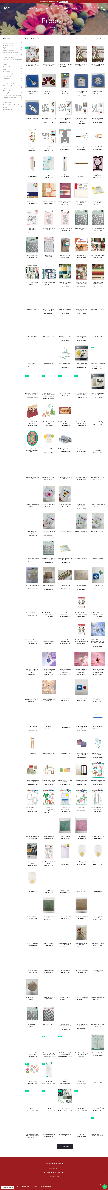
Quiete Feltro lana (81, 836)
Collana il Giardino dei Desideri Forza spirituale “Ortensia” (48, 671)
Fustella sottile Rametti (81, 531)
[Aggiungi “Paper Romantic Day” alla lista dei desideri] (54, 737)
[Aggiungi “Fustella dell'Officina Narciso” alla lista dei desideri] (103, 900)
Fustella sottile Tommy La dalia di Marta (65, 640)
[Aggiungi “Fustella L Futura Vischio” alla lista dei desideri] (70, 48)
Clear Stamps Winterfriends (32, 228)
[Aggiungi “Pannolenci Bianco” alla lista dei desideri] (70, 954)
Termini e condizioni (46, 1186)
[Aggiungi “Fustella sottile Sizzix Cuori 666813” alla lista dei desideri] (103, 737)
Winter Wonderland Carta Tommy (81, 1107)
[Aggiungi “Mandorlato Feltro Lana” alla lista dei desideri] (37, 820)
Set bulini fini (32, 753)
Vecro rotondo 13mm (65, 862)
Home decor (6, 90)
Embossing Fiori (32, 1024)
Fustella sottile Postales (97, 1024)
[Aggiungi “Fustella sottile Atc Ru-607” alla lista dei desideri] (37, 791)
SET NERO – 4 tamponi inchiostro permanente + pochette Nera (81, 393)
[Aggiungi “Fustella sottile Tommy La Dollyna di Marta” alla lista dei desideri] (103, 596)
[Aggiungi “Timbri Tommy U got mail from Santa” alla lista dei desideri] (70, 1036)
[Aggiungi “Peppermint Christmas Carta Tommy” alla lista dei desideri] (70, 1090)
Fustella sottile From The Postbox (81, 1025)
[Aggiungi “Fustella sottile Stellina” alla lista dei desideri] (70, 515)
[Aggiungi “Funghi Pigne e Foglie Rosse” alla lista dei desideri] (70, 320)
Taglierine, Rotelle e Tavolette (11, 105)
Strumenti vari (7, 102)
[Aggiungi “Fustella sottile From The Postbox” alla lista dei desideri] (86, 1008)
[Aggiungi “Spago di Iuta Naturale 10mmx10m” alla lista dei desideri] (54, 981)
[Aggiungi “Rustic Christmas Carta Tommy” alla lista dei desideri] (37, 1090)
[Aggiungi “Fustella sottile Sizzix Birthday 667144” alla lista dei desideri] (86, 405)
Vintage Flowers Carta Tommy (81, 1080)
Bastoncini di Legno (65, 255)
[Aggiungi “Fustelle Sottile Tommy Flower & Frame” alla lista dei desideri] (86, 1036)
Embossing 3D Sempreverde (48, 256)
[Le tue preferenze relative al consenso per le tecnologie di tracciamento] (7, 1187)
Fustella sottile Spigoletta (81, 477)
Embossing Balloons (48, 1024)
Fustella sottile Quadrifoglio (81, 505)
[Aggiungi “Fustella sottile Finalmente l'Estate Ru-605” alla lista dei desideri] (54, 791)
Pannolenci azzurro (32, 970)
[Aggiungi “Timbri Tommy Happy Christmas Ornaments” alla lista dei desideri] (54, 1036)
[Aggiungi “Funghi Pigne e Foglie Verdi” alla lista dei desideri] (86, 320)
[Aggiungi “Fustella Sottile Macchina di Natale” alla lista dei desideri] (54, 102)
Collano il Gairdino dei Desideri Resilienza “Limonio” (32, 671)
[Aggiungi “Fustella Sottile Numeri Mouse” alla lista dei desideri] (54, 130)
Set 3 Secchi (65, 91)
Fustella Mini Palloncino (32, 613)
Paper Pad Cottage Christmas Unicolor (98, 283)
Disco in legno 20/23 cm (32, 997)
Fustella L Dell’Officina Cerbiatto (81, 65)
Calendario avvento (65, 585)
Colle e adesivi (7, 78)
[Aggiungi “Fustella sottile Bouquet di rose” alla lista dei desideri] (37, 461)
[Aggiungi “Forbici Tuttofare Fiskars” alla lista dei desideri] (103, 130)
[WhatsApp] (94, 7)
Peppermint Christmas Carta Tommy (65, 1107)
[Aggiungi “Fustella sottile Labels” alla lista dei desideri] (103, 1036)
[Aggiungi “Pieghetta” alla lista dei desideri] (70, 157)
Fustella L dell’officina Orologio (98, 698)
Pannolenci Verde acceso (98, 970)
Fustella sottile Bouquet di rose (32, 478)
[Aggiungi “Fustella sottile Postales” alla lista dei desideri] (103, 1008)
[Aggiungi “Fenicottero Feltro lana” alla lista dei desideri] (70, 900)
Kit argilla (48, 726)
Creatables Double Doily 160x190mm (65, 559)
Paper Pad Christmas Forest (65, 283)
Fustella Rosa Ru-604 (81, 808)
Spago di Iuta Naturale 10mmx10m (49, 998)
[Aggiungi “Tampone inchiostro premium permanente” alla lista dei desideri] (70, 375)
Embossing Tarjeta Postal (98, 997)
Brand (4, 69)
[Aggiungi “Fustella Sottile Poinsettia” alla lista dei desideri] (70, 212)
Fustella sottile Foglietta (97, 531)
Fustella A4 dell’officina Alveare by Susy (65, 889)
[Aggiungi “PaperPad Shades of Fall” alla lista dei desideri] (54, 185)
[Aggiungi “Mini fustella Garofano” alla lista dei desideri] (103, 927)
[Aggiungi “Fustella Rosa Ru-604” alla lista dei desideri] (86, 791)
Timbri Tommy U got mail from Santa (65, 1053)
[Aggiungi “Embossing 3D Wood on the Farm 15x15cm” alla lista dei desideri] (54, 542)
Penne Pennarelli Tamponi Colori (12, 95)
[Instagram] (97, 1184)
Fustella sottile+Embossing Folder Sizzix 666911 (98, 393)
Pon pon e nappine (98, 558)
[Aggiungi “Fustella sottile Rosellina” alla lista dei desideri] (54, 488)
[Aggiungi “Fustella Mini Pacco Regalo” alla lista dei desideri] (86, 75)
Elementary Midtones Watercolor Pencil (81, 781)
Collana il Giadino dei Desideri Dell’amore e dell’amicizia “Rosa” (98, 671)
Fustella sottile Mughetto (98, 504)
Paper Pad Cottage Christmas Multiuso (48, 310)
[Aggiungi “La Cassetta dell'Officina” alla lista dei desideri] (86, 542)
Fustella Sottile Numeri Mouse (49, 147)
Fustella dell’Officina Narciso (97, 916)
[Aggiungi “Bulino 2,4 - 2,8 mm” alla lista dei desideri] (86, 157)
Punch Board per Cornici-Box (49, 174)
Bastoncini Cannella (48, 363)
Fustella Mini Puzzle (98, 585)
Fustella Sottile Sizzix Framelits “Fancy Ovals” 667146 (32, 450)
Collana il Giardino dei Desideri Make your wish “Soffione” (48, 699)
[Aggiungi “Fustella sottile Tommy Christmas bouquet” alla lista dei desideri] (103, 1118)
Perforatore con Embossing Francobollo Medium (65, 1026)
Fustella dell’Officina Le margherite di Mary (65, 613)
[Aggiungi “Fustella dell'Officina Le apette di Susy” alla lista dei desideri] (54, 596)
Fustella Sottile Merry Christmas (97, 201)
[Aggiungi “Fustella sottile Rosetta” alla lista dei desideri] (37, 488)
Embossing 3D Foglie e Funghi (81, 228)
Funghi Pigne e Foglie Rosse (65, 337)
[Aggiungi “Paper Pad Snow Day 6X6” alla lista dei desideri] (54, 266)
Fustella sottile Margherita (98, 449)
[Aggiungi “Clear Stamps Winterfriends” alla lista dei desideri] (37, 212)
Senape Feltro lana (32, 916)
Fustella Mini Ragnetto (98, 1080)
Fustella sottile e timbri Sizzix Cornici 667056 (48, 781)
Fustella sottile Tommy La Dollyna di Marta (97, 613)
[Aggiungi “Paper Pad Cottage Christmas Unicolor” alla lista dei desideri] (103, 266)
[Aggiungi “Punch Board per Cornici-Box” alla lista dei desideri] (54, 157)
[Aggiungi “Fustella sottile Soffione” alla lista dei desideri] (103, 461)
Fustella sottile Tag (98, 422)
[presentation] (75, 53)
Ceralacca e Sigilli (8, 74)
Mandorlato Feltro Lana (32, 836)
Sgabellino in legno (65, 997)
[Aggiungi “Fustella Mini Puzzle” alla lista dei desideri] (103, 569)
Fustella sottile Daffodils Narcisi (48, 862)
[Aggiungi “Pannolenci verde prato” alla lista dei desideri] (86, 954)
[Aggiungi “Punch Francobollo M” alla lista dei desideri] (37, 872)
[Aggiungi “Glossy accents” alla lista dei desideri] (86, 432)
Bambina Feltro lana (97, 889)
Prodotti (39, 8)
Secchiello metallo (65, 698)
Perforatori (6, 100)
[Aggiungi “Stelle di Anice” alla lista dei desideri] (37, 347)
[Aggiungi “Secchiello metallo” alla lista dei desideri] (70, 681)
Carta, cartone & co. (8, 76)
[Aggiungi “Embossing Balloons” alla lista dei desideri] (54, 1008)
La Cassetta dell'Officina (10, 43)
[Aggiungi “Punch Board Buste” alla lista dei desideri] (37, 157)
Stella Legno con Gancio (98, 309)
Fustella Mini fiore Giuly (81, 698)
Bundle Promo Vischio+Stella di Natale (32, 65)
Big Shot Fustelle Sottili (9, 57)
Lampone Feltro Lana (98, 836)
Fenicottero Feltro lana (65, 916)
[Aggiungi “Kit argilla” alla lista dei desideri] (54, 710)
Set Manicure (48, 91)
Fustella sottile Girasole (65, 504)
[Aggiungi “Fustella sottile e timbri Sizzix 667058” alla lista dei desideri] (37, 764)
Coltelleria (6, 81)
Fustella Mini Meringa (97, 91)
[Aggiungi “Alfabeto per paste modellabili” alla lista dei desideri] (37, 710)
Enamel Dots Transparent (48, 1080)
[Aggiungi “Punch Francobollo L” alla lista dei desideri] (37, 927)
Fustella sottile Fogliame (32, 558)
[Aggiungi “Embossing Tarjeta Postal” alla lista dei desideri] (103, 981)
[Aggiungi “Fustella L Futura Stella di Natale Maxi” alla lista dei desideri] (54, 48)
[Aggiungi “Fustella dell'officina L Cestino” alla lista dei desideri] (86, 569)
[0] (102, 9)
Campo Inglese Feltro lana (49, 916)
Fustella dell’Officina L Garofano (81, 943)
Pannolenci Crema (49, 970)
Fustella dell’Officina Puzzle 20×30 (65, 943)
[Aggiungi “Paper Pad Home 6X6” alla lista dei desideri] (37, 266)
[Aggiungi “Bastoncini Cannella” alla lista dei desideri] (54, 347)
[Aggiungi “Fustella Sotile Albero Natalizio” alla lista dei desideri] (103, 102)
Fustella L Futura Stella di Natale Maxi (48, 65)
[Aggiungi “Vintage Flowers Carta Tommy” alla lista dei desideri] (86, 1063)
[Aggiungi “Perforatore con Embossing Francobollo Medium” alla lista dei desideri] (70, 1008)
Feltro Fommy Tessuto (9, 86)
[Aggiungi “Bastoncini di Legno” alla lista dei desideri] (70, 239)
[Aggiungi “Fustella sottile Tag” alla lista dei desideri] (103, 405)
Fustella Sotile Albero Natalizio (97, 119)
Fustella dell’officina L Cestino (81, 586)
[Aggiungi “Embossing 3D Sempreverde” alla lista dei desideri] (54, 239)
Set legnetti (81, 889)
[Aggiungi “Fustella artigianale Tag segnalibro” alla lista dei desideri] (70, 1118)
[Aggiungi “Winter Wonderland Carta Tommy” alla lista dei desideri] (86, 1090)
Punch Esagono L (97, 862)
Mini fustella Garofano (98, 943)
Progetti (66, 8)
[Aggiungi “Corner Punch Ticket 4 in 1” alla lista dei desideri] (54, 432)
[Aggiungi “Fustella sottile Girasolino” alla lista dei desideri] (54, 461)
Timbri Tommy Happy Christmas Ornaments (48, 1053)
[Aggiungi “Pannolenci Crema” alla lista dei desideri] (54, 954)
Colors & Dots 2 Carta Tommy (49, 1107)
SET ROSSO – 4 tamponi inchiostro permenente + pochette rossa (32, 393)
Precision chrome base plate (32, 862)
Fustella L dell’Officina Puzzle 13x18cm (49, 889)
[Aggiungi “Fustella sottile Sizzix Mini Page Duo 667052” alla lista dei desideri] (86, 737)
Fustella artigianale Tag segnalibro (65, 1134)
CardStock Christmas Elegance (65, 201)
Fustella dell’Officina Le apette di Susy (48, 613)
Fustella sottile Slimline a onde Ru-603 (98, 808)
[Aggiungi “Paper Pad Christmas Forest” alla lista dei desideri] (70, 266)
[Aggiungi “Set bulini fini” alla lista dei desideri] (37, 737)
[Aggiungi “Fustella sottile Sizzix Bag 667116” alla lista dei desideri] (70, 764)
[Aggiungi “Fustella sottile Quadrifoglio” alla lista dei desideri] (86, 488)
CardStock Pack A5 (32, 201)
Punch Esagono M (81, 862)
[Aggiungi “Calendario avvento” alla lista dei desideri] (70, 569)
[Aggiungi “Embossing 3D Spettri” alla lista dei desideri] (103, 212)
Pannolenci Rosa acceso (48, 1134)
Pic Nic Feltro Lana (65, 836)
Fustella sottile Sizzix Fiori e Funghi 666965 (32, 1080)
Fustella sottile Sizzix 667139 (48, 422)
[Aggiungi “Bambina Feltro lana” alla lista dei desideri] (103, 872)
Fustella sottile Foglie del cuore (48, 532)
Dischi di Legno (81, 255)
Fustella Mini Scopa (32, 91)
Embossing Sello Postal (81, 997)
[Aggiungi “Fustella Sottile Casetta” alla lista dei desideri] (70, 130)
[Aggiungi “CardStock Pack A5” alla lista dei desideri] (37, 185)
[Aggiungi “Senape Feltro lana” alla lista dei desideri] (37, 900)
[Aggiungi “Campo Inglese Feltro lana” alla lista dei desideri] (54, 900)
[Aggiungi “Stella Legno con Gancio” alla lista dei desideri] (103, 293)
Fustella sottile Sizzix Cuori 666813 (97, 754)
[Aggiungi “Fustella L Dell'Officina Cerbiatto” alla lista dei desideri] (86, 48)
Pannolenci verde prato (81, 970)
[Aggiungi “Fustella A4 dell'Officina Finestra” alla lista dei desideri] (70, 1063)
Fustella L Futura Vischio (65, 64)
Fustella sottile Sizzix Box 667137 (65, 422)
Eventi (57, 8)
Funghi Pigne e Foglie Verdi (81, 337)
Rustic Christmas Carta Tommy (32, 1107)
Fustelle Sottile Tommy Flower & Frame (81, 1053)
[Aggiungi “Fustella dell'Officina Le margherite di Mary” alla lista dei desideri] (70, 596)
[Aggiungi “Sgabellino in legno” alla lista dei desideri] (70, 981)
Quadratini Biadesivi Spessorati (81, 201)
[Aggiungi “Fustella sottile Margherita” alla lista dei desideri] (103, 432)
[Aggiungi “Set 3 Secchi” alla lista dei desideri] (70, 75)
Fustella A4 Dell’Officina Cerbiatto (97, 65)
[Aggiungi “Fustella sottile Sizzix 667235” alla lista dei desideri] (86, 347)
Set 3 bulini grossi (98, 726)
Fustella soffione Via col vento (65, 478)
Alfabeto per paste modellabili (32, 727)
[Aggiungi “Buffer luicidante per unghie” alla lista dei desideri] (86, 710)
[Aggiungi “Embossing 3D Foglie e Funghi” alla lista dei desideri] (86, 212)
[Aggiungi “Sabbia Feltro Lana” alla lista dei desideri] (54, 820)
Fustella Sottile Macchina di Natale (49, 119)
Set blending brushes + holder (65, 364)
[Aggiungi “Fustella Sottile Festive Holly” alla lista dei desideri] (54, 212)
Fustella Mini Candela (32, 118)
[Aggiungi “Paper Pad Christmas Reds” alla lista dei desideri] (70, 293)
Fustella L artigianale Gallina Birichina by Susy (32, 1134)
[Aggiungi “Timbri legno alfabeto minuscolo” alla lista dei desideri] (54, 569)
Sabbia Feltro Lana (49, 836)
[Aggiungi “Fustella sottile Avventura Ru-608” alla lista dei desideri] (103, 764)
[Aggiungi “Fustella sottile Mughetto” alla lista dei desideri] (103, 488)
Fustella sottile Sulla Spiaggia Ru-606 (65, 808)
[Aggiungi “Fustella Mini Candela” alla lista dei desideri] (37, 102)
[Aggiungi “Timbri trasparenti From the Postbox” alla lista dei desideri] (37, 1036)
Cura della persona (8, 83)
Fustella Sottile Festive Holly (49, 228)
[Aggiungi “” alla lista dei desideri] (70, 710)
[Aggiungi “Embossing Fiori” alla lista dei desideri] (37, 1008)
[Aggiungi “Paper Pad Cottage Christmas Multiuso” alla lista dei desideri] (54, 293)
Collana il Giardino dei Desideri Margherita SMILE (32, 698)
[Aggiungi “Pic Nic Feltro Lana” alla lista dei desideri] (70, 820)
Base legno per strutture (32, 585)
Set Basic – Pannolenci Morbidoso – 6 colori (48, 640)
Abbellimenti (6, 67)
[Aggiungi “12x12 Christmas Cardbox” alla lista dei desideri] (103, 239)
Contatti (75, 8)
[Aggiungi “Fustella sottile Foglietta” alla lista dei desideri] (103, 515)
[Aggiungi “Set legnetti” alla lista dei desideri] (86, 872)
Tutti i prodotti (29, 39)
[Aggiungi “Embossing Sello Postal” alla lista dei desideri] (86, 981)
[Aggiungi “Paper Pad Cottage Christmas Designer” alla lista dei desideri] (86, 266)
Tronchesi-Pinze (7, 109)
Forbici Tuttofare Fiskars (97, 147)
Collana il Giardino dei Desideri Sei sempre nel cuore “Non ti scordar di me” (97, 642)
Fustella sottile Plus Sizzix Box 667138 (32, 422)
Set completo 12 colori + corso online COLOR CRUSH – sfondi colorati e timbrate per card (49, 394)
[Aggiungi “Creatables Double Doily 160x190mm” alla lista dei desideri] (70, 542)
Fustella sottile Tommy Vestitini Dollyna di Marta (81, 613)
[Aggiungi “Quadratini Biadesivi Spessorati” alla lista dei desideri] (86, 185)
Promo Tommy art (8, 45)
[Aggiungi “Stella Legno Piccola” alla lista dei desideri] (54, 320)
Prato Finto (81, 1134)
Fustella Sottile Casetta (65, 147)
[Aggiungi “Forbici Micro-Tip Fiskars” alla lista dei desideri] (86, 130)
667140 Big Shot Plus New (65, 449)
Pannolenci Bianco (65, 970)
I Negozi (49, 8)
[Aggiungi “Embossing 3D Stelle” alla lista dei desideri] (37, 239)
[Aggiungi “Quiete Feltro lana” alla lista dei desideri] (86, 820)
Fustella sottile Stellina (65, 531)
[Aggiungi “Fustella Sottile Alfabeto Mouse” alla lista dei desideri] (37, 130)
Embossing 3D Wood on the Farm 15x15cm (48, 559)
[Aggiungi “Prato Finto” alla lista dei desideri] (86, 1118)
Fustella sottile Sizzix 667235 (81, 364)
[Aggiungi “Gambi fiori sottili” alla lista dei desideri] (54, 927)
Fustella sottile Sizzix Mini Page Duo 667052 (81, 754)
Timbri (5, 107)
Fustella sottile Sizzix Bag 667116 (65, 781)
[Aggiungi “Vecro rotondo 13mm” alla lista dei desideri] (70, 845)
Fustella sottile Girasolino (49, 477)
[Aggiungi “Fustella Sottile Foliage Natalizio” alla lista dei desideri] (70, 102)
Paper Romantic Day (48, 753)
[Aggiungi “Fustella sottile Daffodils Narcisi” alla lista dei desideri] (54, 845)
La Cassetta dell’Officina (81, 558)
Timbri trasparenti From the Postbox (32, 1053)
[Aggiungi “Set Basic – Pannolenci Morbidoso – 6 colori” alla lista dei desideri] (54, 623)
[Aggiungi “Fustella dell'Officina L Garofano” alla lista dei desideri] (86, 927)
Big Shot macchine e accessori (11, 48)
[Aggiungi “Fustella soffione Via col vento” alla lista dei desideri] (70, 461)
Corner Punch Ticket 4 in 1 (49, 449)
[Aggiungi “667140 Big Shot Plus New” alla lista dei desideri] (70, 432)
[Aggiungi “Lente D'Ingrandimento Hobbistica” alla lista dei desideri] (103, 157)
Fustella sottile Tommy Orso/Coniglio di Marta (81, 640)
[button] (37, 51)
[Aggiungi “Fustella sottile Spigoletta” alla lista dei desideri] (86, 461)
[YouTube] (91, 7)
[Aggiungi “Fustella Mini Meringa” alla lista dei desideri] (103, 75)
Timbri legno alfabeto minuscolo (49, 586)
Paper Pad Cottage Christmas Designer (81, 283)
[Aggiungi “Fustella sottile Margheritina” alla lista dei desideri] (37, 515)
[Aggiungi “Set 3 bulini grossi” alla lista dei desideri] (103, 710)
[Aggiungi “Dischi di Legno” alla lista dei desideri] (86, 239)
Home (31, 8)
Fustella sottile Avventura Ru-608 (98, 781)
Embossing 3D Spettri (98, 228)
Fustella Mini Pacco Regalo (81, 92)
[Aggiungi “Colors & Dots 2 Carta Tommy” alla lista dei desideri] (54, 1090)
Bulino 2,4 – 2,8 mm (81, 174)
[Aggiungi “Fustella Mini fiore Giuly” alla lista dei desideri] (86, 681)
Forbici (5, 88)
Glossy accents (81, 449)
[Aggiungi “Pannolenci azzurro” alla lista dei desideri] (37, 954)
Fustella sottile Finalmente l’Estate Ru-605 (48, 809)
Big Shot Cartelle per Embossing (12, 59)
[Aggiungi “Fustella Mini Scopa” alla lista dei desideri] (37, 75)
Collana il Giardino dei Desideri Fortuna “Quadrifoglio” (65, 671)
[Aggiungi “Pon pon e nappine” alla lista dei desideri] (103, 542)
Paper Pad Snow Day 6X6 (49, 282)
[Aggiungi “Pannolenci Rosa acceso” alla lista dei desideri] (54, 1118)
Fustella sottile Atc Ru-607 (32, 808)
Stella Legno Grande (32, 336)
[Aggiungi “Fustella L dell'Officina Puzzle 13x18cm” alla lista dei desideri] (54, 872)
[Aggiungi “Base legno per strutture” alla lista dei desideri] (37, 569)
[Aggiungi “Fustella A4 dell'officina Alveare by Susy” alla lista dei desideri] (70, 872)
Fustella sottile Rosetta (32, 504)
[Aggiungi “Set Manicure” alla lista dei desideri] (54, 75)
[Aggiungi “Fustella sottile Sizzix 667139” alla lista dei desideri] (54, 405)
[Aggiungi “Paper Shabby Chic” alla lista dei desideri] (70, 737)
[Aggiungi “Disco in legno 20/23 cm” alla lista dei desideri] (37, 981)
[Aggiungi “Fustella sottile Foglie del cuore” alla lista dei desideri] (54, 515)
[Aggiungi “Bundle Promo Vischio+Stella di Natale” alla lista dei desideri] (37, 48)
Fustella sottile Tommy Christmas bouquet (97, 1134)
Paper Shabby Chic (65, 753)
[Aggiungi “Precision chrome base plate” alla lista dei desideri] (37, 845)
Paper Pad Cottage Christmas (81, 310)
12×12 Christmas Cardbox (98, 255)
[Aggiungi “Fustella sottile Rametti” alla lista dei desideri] (86, 515)
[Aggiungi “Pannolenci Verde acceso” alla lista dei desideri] (103, 954)
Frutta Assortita (98, 336)
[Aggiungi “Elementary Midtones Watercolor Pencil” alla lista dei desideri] (86, 764)
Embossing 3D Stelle (32, 255)
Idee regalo (6, 93)
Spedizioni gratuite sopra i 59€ (53, 1)
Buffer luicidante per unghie (81, 727)
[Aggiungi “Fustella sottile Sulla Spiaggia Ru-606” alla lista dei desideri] (70, 791)
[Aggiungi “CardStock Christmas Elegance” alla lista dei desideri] (70, 185)
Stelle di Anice (32, 363)
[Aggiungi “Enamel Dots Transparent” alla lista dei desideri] (54, 1063)
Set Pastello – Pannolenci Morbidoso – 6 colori (32, 640)
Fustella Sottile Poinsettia (65, 228)
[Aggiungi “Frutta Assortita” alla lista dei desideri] (103, 320)
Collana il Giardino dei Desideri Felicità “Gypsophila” (81, 671)
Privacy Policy (25, 1186)
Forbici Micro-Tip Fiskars (81, 147)
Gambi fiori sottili (48, 943)
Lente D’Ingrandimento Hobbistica (97, 174)
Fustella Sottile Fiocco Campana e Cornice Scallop (81, 120)
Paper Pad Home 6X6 (32, 282)
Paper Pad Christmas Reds (65, 310)
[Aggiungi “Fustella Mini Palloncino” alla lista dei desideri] (37, 596)
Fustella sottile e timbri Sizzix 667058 (32, 781)
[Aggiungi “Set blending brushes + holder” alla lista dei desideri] (70, 347)
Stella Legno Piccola (48, 336)
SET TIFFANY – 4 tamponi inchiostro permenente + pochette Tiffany (98, 365)
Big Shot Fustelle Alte (9, 50)
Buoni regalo (41, 39)
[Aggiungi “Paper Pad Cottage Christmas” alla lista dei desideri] (86, 293)
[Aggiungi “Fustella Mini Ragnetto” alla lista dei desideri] (103, 1063)
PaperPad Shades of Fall (48, 201)
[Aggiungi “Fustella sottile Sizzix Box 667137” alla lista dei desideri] (70, 405)
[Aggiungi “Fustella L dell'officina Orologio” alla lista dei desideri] (103, 681)
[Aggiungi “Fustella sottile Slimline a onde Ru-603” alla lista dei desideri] (103, 791)
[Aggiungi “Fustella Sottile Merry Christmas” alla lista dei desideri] (103, 185)
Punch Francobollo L (32, 943)
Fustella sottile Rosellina (48, 504)
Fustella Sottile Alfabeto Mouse (32, 147)
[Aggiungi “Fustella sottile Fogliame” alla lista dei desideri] (37, 542)
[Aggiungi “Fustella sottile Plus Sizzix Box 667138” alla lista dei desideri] (37, 405)
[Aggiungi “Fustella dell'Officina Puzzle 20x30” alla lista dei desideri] (70, 927)
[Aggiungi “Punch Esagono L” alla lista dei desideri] (103, 845)
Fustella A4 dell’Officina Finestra (65, 1080)
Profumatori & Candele (9, 97)
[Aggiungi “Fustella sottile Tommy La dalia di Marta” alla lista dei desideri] (70, 623)
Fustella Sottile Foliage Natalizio (65, 119)
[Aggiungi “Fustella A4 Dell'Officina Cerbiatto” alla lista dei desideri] (103, 48)
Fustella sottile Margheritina (32, 532)
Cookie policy (35, 1186)
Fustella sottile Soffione (97, 477)
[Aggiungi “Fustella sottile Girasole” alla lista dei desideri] (70, 488)
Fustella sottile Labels (98, 1053)
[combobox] (84, 39)
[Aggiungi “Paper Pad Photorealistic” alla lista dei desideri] (37, 293)
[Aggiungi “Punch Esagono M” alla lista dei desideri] (86, 845)
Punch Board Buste (32, 174)
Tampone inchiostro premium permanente (65, 392)
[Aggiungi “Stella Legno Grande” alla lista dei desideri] (37, 320)
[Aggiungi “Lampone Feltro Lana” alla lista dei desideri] (103, 820)
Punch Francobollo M (32, 889)
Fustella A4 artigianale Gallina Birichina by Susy (97, 1107)
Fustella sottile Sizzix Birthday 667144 (81, 422)
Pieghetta (65, 174)
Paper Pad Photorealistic (32, 309)
